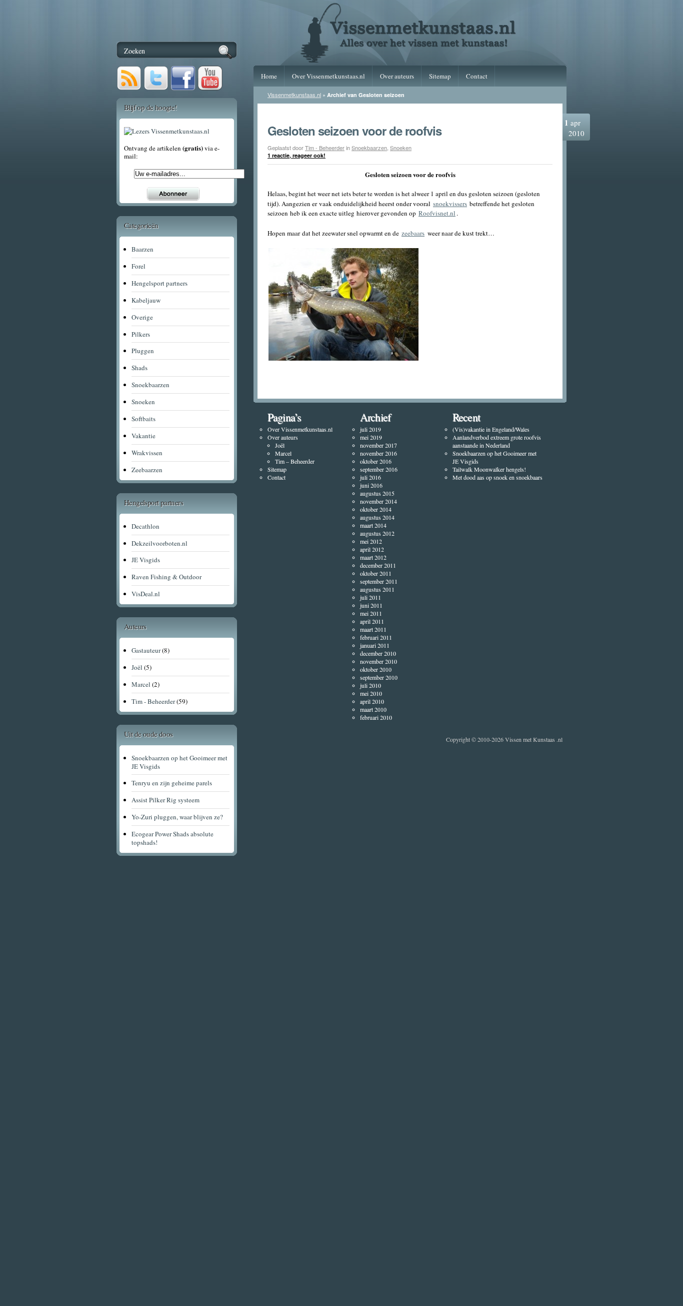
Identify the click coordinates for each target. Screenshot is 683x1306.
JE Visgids (146, 559)
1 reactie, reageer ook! (297, 155)
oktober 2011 (376, 573)
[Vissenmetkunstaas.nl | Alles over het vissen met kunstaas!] (410, 59)
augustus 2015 (377, 493)
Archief (375, 417)
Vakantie (144, 435)
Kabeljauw (146, 300)
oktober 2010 (376, 669)
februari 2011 (376, 637)
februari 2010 (376, 717)
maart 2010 (373, 709)
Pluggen (143, 350)
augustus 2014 (377, 517)
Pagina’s (284, 417)
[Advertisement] (189, 1156)
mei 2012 (371, 541)
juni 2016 (371, 485)
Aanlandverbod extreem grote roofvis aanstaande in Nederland (496, 441)
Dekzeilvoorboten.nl (160, 543)
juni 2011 (371, 605)
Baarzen (143, 249)
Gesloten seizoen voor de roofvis (355, 130)
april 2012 (372, 549)
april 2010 (372, 701)
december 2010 (378, 653)
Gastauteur (146, 650)
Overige (142, 317)
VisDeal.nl (146, 593)
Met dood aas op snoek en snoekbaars (497, 477)
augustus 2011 (377, 589)
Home (269, 76)
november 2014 (378, 501)
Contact (477, 76)
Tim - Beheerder (324, 148)
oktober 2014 (376, 509)
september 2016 (379, 469)
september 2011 (379, 581)
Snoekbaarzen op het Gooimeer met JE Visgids (180, 762)
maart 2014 (373, 525)
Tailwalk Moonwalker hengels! (489, 469)
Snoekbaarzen (369, 148)
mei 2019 (371, 437)
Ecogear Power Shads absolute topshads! (173, 838)
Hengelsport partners (160, 283)
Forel (139, 266)
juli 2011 (370, 597)
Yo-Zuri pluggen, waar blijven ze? (177, 816)
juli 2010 (370, 685)
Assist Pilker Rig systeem (166, 799)
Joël (279, 445)
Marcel (283, 453)
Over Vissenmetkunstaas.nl (328, 76)
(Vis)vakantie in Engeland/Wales (491, 429)
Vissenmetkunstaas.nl (294, 95)
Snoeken (401, 148)
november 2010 (378, 661)
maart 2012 (373, 557)
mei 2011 (371, 613)
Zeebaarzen (147, 469)
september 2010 (379, 677)
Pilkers (141, 334)
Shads (140, 367)
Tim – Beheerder (294, 461)
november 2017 (378, 445)
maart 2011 (373, 629)
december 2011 (378, 565)
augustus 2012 (377, 533)
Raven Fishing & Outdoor (167, 576)
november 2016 (378, 453)
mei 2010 (371, 693)
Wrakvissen (147, 452)
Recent (466, 417)
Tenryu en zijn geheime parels (172, 782)
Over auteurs (397, 76)
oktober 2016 (376, 461)
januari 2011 (375, 645)
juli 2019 (370, 429)
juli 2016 (370, 477)
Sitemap (440, 76)
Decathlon (146, 526)
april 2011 (372, 621)
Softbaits (144, 418)
